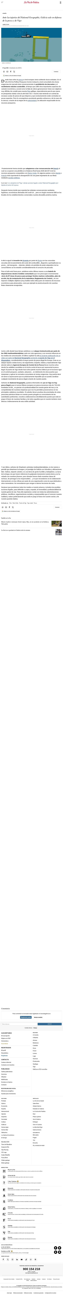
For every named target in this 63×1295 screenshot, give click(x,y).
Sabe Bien (36, 1103)
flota (28, 91)
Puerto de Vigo (22, 503)
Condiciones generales (38, 1292)
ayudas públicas (14, 178)
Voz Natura (49, 1279)
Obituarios (4, 1132)
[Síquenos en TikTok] (26, 1259)
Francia (4, 175)
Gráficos (3, 1124)
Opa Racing (4, 1149)
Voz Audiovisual (27, 1279)
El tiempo (4, 1137)
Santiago (35, 1064)
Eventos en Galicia (6, 1082)
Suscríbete (4, 1043)
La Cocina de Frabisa (39, 1111)
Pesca (35, 503)
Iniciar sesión (38, 1017)
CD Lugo (4, 1152)
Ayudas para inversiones (8, 1093)
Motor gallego (5, 1163)
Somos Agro (4, 1127)
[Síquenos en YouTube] (22, 1259)
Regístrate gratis (26, 1017)
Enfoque (35, 1122)
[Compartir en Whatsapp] (4, 71)
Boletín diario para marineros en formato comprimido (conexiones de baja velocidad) (24, 1200)
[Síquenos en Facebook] (3, 1259)
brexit (56, 168)
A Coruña (35, 1035)
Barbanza (35, 1043)
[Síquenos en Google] (35, 1259)
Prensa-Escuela (56, 1279)
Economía (4, 1106)
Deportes (4, 1116)
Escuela (35, 1143)
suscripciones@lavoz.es (31, 1273)
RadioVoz (33, 1279)
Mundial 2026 (5, 1141)
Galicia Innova (37, 1130)
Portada (3, 1100)
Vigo (34, 1066)
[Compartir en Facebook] (10, 71)
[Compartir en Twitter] (14, 71)
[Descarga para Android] (59, 1247)
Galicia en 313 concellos (40, 1069)
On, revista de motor (38, 1145)
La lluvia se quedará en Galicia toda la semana (15, 530)
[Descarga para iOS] (55, 1247)
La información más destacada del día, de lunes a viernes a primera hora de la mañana (25, 1170)
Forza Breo (4, 1157)
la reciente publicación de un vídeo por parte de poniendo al (30, 358)
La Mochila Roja (37, 1127)
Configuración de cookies (50, 1292)
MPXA (27, 1280)
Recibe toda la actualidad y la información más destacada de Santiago (22, 1226)
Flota (10, 503)
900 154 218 (31, 1269)
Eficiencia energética (7, 1091)
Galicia (3, 1103)
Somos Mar (4, 1130)
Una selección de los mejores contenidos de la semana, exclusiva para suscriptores (24, 1182)
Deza (34, 1048)
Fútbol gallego (5, 1160)
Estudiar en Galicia (38, 1108)
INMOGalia (4, 1079)
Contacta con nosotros (7, 1065)
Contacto (3, 1084)
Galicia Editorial (33, 1280)
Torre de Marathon (6, 1144)
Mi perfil (3, 1050)
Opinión (3, 1114)
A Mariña (35, 1037)
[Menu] (2, 2)
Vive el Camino (37, 1124)
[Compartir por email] (7, 71)
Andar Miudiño (5, 1155)
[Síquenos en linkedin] (17, 1259)
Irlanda (57, 173)
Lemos (35, 1053)
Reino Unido (32, 173)
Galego (35, 1027)
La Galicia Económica (7, 1135)
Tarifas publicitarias (6, 1071)
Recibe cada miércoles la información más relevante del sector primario (22, 1195)
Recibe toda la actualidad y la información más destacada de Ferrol (21, 1219)
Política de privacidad (17, 1292)
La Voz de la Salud (38, 1100)
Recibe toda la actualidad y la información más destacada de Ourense (22, 1238)
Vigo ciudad (30, 503)
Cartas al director (6, 1062)
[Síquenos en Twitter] (8, 1259)
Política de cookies (28, 1292)
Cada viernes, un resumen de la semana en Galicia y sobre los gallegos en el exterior (25, 1207)
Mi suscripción (5, 1035)
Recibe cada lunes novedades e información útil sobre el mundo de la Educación (24, 1189)
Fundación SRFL (19, 1279)
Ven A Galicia (37, 1119)
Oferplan (3, 1077)
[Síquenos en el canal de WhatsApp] (31, 1259)
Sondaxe (38, 1279)
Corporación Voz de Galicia (9, 1279)
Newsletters (4, 1053)
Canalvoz (44, 1279)
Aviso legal (9, 1292)
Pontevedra (36, 1061)
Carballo (35, 1045)
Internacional (5, 1111)
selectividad (32, 100)
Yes (34, 1140)
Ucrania (25, 260)
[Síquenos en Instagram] (12, 1259)
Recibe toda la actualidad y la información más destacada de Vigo (21, 1232)
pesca (21, 79)
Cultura (3, 1122)
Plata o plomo (37, 1116)
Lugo (34, 1056)
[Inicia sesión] (60, 2)
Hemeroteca (4, 1041)
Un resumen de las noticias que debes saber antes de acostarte (20, 1176)
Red (34, 1114)
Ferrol (34, 1051)
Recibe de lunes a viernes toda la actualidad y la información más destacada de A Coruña (25, 1213)
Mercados (36, 1135)
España (3, 1108)
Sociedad (4, 1119)
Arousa (35, 1040)
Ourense (35, 1058)
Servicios (4, 1074)
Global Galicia (37, 1106)
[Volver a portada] (31, 2)
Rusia (40, 260)
